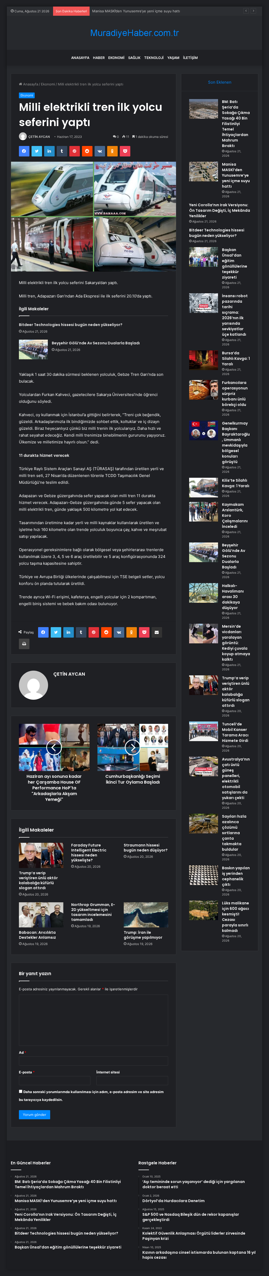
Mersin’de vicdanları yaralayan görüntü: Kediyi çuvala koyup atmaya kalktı (236, 643)
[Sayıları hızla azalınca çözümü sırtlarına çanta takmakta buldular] (203, 823)
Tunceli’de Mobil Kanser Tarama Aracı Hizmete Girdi (235, 732)
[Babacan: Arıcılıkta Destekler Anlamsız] (41, 914)
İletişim (190, 58)
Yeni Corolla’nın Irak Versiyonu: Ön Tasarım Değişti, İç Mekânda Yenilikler (219, 210)
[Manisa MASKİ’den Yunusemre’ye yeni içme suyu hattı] (203, 171)
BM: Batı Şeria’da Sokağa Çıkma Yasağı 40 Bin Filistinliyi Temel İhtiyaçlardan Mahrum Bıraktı (236, 123)
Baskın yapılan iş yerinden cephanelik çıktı (236, 876)
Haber (99, 58)
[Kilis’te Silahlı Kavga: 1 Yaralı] (203, 487)
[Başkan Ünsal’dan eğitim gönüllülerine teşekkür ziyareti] (203, 257)
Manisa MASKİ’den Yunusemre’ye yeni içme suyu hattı (236, 175)
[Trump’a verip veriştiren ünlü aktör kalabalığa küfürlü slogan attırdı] (41, 855)
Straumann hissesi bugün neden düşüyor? (146, 848)
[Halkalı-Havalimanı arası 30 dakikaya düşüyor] (203, 593)
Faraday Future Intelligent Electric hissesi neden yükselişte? (88, 853)
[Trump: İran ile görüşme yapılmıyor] (146, 914)
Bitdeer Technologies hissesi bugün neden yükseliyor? (70, 324)
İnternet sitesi (108, 1072)
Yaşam (173, 58)
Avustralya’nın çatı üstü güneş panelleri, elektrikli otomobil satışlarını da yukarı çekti (236, 778)
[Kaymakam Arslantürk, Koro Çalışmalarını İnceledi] (203, 512)
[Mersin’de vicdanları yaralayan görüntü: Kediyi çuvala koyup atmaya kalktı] (203, 633)
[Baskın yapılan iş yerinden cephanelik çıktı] (203, 875)
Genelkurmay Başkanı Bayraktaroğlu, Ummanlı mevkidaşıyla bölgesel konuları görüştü (236, 442)
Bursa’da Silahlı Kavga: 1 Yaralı (236, 358)
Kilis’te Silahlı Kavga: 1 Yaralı (235, 483)
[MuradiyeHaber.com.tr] (134, 32)
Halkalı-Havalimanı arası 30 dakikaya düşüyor (233, 596)
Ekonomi (116, 58)
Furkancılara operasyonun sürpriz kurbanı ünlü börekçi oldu (235, 393)
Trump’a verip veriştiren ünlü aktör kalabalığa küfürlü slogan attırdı (38, 880)
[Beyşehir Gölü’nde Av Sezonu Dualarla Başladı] (33, 349)
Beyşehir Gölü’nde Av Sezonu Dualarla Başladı (96, 343)
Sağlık (134, 58)
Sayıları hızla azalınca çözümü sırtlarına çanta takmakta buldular (234, 833)
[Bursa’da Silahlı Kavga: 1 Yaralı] (203, 360)
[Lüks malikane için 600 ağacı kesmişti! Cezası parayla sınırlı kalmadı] (203, 910)
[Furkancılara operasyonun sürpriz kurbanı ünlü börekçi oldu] (203, 390)
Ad (22, 1052)
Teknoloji (154, 58)
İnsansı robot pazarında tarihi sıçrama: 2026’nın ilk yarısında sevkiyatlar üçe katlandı (235, 315)
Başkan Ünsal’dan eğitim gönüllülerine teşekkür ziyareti (234, 263)
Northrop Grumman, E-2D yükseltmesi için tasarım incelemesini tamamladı (93, 912)
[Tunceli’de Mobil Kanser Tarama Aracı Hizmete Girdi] (203, 731)
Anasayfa (80, 58)
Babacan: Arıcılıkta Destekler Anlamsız (37, 935)
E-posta (27, 1072)
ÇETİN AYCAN (39, 137)
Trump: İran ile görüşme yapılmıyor (143, 935)
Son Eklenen (219, 82)
